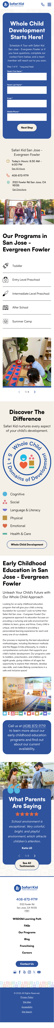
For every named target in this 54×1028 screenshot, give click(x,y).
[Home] (14, 4)
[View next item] (35, 392)
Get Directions (19, 189)
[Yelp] (24, 972)
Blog (27, 939)
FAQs (27, 925)
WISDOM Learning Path (27, 918)
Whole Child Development (27, 544)
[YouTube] (39, 972)
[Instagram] (29, 972)
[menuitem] (27, 997)
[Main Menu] (49, 4)
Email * (10, 98)
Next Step (27, 127)
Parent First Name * (14, 71)
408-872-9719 (20, 175)
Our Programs (27, 932)
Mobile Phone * (13, 112)
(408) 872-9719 (34, 726)
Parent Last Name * (14, 85)
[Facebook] (19, 972)
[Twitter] (34, 972)
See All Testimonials (27, 864)
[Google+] (14, 972)
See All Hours (18, 168)
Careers (27, 952)
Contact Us (27, 963)
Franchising (27, 945)
